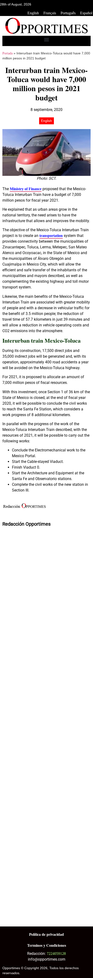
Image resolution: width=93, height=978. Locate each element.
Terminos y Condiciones (46, 945)
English (33, 13)
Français (49, 13)
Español (86, 13)
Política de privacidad (46, 934)
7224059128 (56, 954)
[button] (47, 40)
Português (68, 13)
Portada (7, 53)
